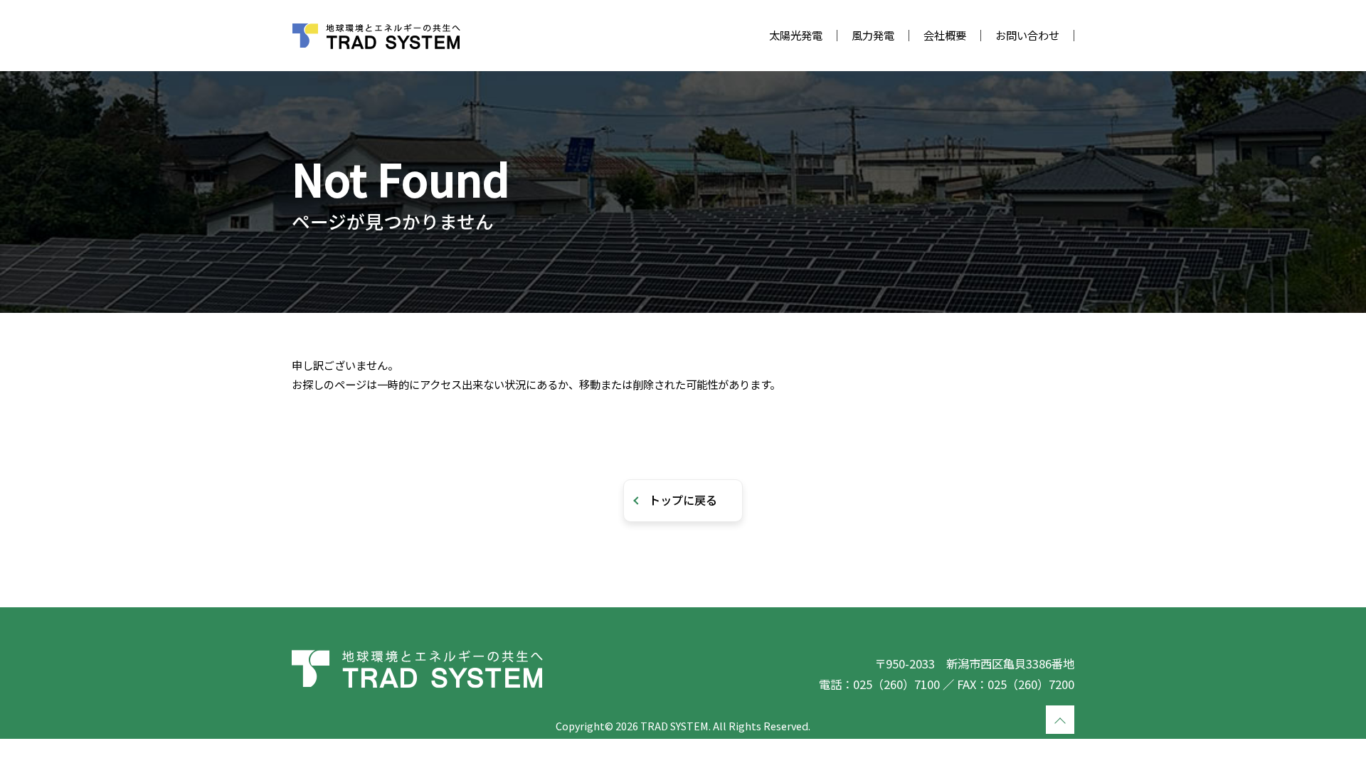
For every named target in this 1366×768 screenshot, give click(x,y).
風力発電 (873, 35)
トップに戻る (683, 499)
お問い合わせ (1027, 35)
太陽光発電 (795, 35)
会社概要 (944, 35)
